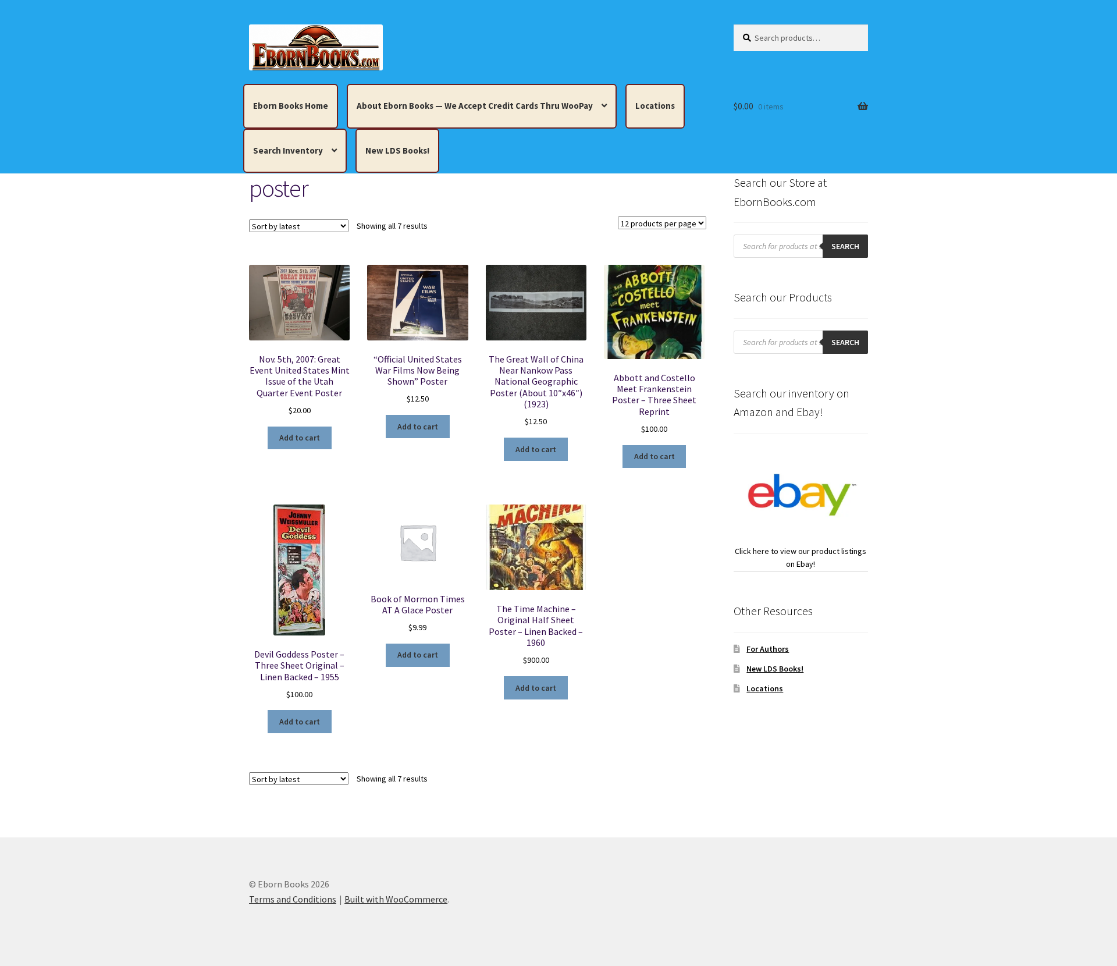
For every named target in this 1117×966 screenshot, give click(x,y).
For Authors (767, 649)
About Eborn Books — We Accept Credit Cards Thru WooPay (475, 105)
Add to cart (299, 437)
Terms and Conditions (292, 899)
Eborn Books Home (290, 105)
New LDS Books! (397, 150)
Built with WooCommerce (395, 899)
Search (845, 246)
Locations (655, 105)
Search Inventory (288, 150)
